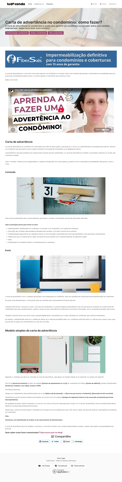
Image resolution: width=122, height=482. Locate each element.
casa (64, 383)
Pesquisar (49, 4)
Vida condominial (55, 33)
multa (7, 164)
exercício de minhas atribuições (48, 403)
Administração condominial (17, 33)
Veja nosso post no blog (51, 432)
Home (30, 4)
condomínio (28, 73)
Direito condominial (38, 33)
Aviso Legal (61, 458)
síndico (75, 146)
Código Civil (74, 403)
